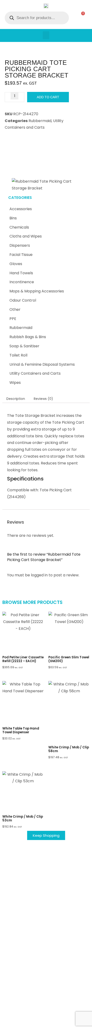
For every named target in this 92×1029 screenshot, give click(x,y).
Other (15, 309)
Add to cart (48, 97)
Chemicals (19, 227)
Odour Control (22, 300)
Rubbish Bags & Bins (27, 337)
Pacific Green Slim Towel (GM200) (68, 659)
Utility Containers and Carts (35, 373)
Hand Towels (21, 273)
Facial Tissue (21, 254)
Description (15, 398)
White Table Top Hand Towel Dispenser (20, 730)
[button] (46, 35)
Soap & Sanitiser (24, 346)
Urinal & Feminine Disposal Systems (42, 364)
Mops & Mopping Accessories (36, 291)
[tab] (15, 398)
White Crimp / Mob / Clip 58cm (68, 749)
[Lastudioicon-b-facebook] (42, 1023)
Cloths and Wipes (25, 236)
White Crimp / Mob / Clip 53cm (22, 818)
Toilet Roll (18, 355)
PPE (12, 318)
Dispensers (19, 245)
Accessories (20, 209)
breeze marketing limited (52, 1014)
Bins (13, 218)
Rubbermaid (20, 327)
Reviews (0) (43, 398)
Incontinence (21, 282)
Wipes (15, 382)
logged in (39, 575)
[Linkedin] (50, 1023)
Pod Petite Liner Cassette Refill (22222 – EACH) (23, 659)
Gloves (15, 263)
